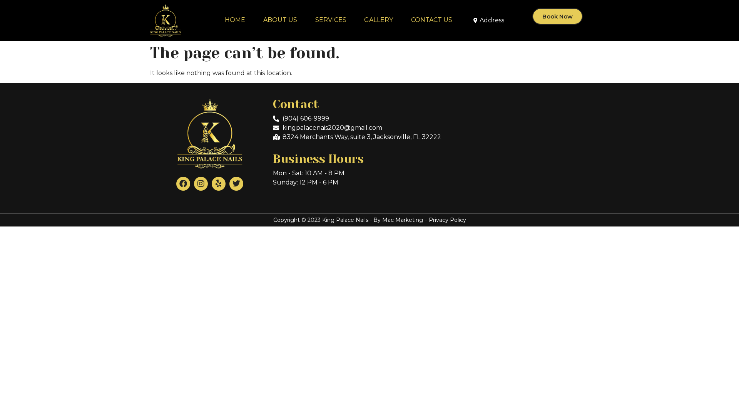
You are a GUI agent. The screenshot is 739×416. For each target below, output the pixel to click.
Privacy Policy (447, 219)
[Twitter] (236, 184)
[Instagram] (201, 184)
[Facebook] (183, 184)
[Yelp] (219, 184)
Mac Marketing (402, 219)
